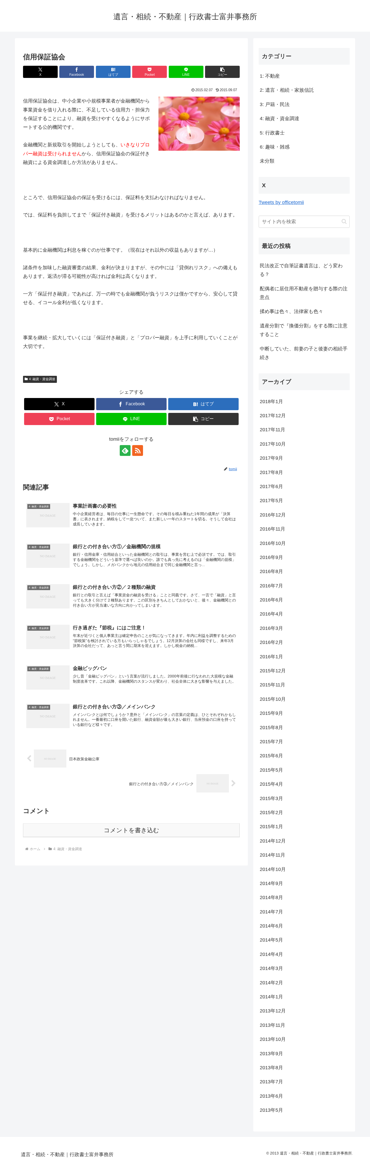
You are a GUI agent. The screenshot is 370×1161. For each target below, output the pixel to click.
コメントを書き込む (131, 830)
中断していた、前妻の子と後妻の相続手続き (304, 353)
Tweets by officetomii (281, 202)
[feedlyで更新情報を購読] (125, 450)
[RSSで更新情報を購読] (137, 450)
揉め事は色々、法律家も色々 (291, 311)
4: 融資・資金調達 (42, 379)
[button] (222, 72)
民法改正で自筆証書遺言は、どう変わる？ (301, 270)
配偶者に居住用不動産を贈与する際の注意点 (304, 293)
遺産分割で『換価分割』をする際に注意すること (304, 330)
